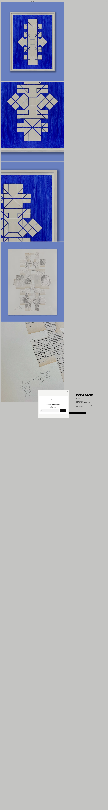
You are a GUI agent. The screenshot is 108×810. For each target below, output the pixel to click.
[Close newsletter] (67, 391)
